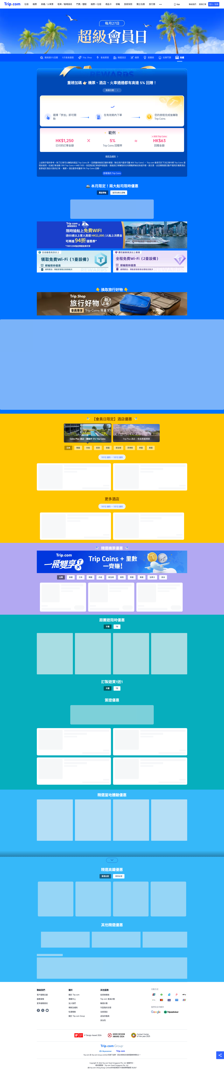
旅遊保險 (128, 4)
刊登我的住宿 (105, 1008)
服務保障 (40, 999)
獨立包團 (140, 4)
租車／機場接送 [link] (65, 4)
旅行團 (152, 4)
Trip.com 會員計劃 (107, 999)
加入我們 (72, 1003)
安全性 (103, 1020)
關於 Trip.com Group (77, 1016)
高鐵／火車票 (47, 4)
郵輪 (118, 4)
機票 (35, 4)
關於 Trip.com (74, 995)
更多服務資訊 (42, 1003)
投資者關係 (104, 995)
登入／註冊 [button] (213, 4)
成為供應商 (104, 1016)
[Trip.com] (12, 4)
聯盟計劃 (104, 1003)
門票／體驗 (81, 4)
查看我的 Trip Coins (112, 173)
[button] (160, 4)
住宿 (26, 4)
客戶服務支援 (42, 995)
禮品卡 (108, 4)
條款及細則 (73, 1008)
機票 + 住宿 (96, 4)
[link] (177, 4)
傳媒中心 (72, 999)
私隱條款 (72, 1012)
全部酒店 (104, 1012)
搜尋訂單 (202, 4)
